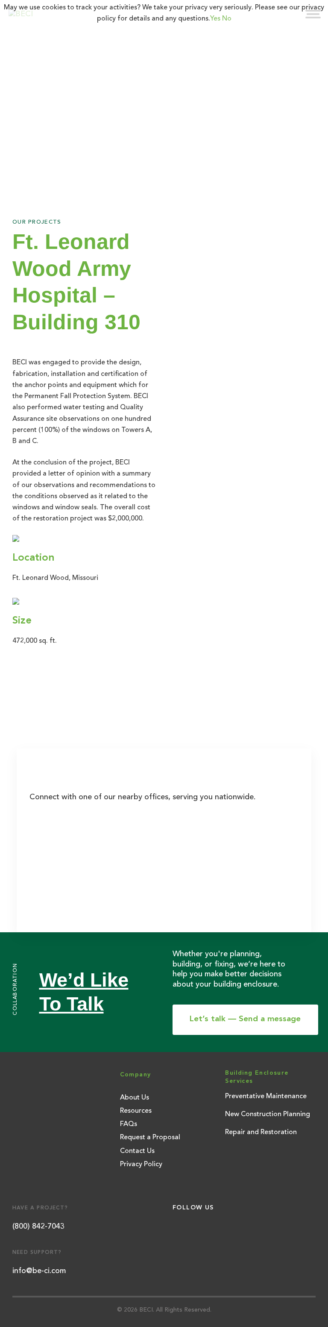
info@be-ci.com (39, 1271)
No (226, 18)
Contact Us (137, 1151)
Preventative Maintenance (266, 1096)
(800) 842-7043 (38, 1226)
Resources (136, 1111)
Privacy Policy (141, 1164)
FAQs (128, 1124)
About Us (134, 1097)
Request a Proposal (150, 1137)
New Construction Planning (267, 1114)
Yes (215, 18)
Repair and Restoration (261, 1132)
